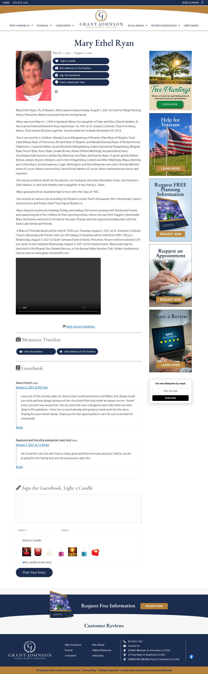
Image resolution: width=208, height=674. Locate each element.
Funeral (42, 25)
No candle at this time (38, 562)
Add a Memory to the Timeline (75, 68)
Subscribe (170, 398)
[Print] (56, 91)
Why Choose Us (20, 25)
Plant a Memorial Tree (72, 82)
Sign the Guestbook (69, 75)
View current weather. (80, 326)
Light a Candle (67, 60)
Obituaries (191, 25)
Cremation (63, 25)
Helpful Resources (164, 25)
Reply (19, 427)
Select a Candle (31, 540)
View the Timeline (33, 351)
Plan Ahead (136, 25)
